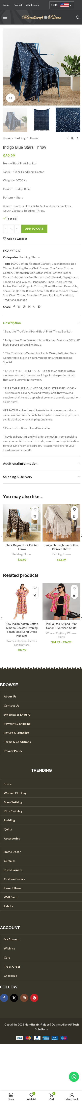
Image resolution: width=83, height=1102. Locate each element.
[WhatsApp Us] (74, 1077)
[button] (7, 67)
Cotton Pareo (43, 272)
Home (6, 138)
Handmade (38, 281)
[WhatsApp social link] (34, 307)
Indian (7, 286)
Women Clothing (16, 641)
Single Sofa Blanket (24, 291)
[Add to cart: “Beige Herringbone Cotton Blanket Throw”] (74, 516)
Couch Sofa (10, 277)
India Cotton (64, 281)
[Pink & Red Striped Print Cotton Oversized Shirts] (61, 601)
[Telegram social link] (39, 307)
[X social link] (19, 307)
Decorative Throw (30, 277)
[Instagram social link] (24, 998)
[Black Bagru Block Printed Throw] (21, 523)
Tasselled (32, 295)
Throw (33, 138)
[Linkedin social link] (29, 307)
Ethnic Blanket (52, 277)
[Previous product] (67, 138)
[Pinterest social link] (24, 307)
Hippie (51, 281)
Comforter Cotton (61, 268)
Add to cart (34, 228)
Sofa (40, 291)
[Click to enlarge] (10, 97)
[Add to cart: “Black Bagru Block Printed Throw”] (34, 516)
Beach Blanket (61, 263)
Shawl (6, 291)
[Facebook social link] (13, 307)
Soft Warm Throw (14, 295)
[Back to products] (72, 138)
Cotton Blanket (23, 272)
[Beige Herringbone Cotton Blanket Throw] (61, 523)
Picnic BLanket (53, 286)
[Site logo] (41, 17)
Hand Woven (22, 281)
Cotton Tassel (62, 272)
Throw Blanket (49, 295)
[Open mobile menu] (5, 17)
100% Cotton (19, 263)
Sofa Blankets (52, 291)
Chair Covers (40, 268)
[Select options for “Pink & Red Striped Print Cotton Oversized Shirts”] (74, 595)
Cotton (7, 272)
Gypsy (66, 277)
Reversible (70, 286)
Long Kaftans (21, 644)
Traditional (66, 295)
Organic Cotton (33, 286)
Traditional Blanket (15, 299)
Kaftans (32, 641)
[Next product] (77, 138)
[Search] (78, 17)
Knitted (17, 286)
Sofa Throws (70, 291)
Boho (27, 268)
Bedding (20, 138)
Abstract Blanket (40, 263)
